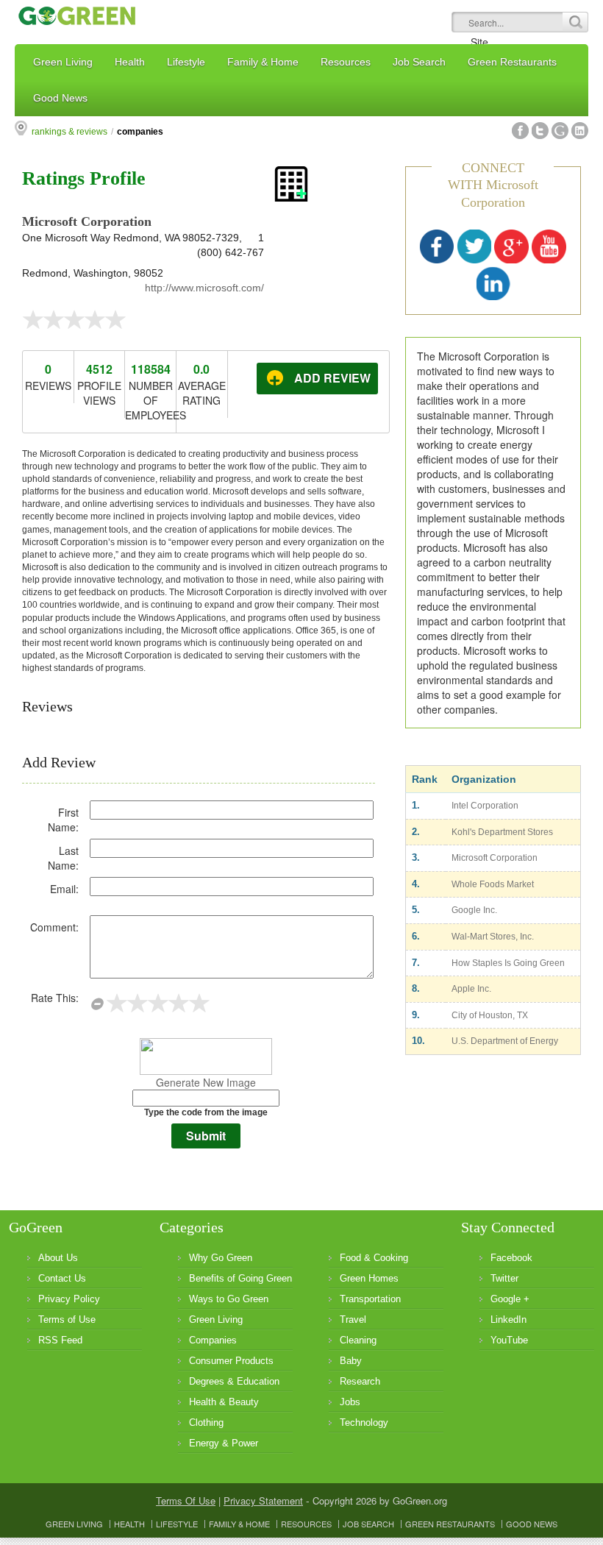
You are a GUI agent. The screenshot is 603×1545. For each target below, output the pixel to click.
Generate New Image (206, 1082)
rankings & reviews (69, 132)
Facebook (520, 130)
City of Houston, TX (490, 1015)
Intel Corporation (485, 805)
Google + (509, 1298)
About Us (58, 1257)
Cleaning (358, 1340)
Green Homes (369, 1278)
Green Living (216, 1319)
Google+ (560, 130)
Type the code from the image (206, 1112)
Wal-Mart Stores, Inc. (493, 936)
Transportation (370, 1298)
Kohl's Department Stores (502, 832)
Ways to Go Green (228, 1298)
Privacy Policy (69, 1298)
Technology (364, 1422)
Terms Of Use (185, 1500)
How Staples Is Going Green (508, 963)
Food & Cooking (374, 1257)
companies (140, 132)
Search (575, 22)
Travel (353, 1319)
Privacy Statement (263, 1500)
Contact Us (62, 1278)
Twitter (540, 130)
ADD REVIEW (332, 377)
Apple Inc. (471, 989)
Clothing (206, 1422)
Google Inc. (474, 910)
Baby (351, 1360)
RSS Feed (60, 1340)
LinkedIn (508, 1319)
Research (360, 1381)
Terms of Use (67, 1319)
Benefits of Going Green (240, 1278)
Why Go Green (220, 1257)
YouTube (509, 1340)
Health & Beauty (224, 1401)
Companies (213, 1340)
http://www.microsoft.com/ (204, 288)
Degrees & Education (234, 1381)
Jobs (350, 1401)
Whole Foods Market (493, 884)
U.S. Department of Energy (505, 1041)
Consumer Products (231, 1360)
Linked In (579, 130)
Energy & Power (223, 1443)
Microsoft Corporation (495, 858)
